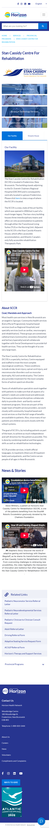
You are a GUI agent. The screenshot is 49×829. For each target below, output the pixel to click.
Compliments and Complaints (14, 761)
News (4, 749)
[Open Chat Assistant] (41, 821)
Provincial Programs (14, 664)
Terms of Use (31, 825)
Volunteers (6, 755)
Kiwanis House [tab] (33, 136)
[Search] (42, 26)
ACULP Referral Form (15, 647)
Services (17, 36)
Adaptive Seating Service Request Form (23, 641)
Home (4, 36)
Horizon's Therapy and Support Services (23, 653)
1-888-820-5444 (18, 726)
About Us (6, 737)
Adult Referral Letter (14, 629)
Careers (5, 743)
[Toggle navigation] (43, 14)
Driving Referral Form (15, 635)
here (18, 198)
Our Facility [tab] (12, 136)
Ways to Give (11, 782)
